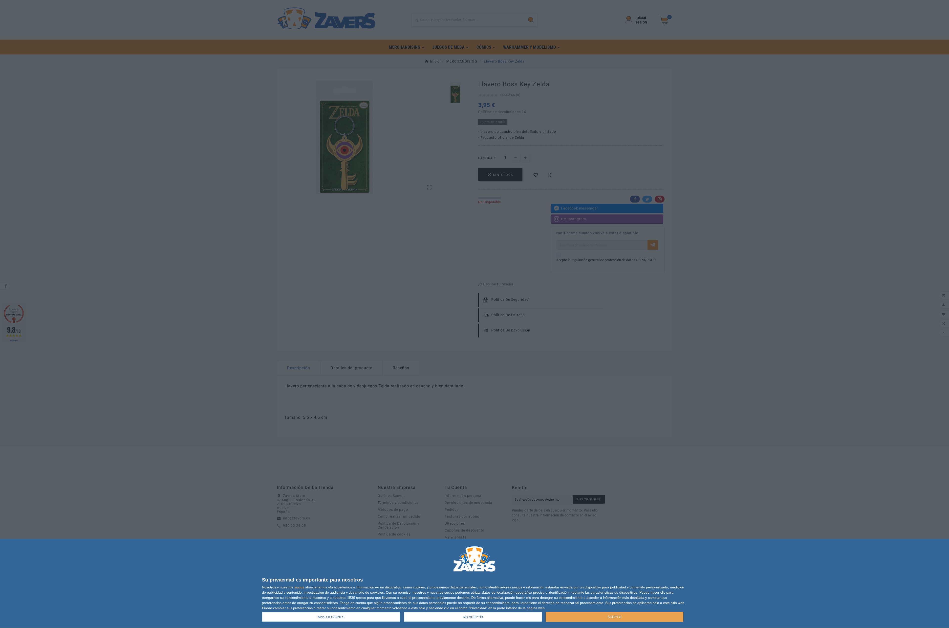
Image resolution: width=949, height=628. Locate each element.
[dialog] (474, 583)
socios (299, 587)
